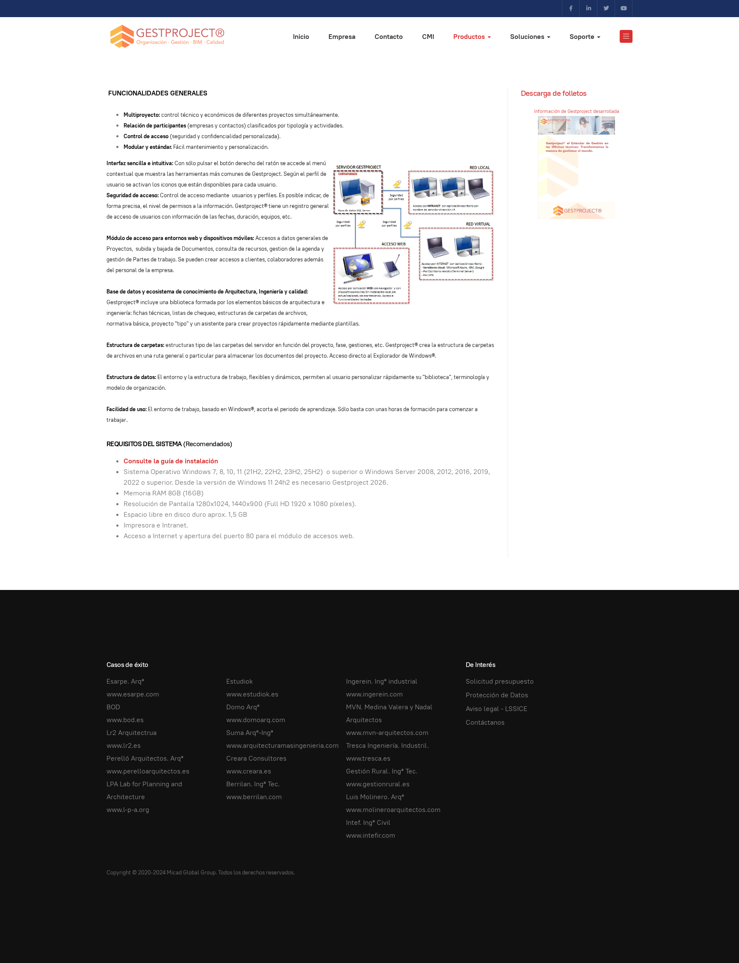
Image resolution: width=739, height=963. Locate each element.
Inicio (301, 36)
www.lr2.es (123, 745)
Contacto (389, 36)
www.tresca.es (368, 758)
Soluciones (528, 36)
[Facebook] (570, 8)
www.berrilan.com (254, 796)
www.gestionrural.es (378, 783)
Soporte (583, 36)
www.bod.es (125, 719)
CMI (428, 36)
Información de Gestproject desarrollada (576, 111)
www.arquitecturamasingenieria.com (282, 745)
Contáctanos (485, 722)
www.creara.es (248, 771)
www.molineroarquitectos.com (393, 809)
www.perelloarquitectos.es (147, 771)
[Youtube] (623, 8)
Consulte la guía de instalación (171, 460)
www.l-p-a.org (127, 809)
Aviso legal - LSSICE (496, 708)
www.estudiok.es (252, 694)
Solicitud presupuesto (500, 681)
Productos (470, 36)
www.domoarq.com (255, 719)
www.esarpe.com (132, 694)
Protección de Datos (497, 694)
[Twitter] (606, 8)
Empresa (341, 36)
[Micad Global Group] (166, 36)
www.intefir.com (370, 835)
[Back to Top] (713, 937)
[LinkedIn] (588, 8)
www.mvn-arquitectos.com (387, 732)
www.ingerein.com (374, 694)
